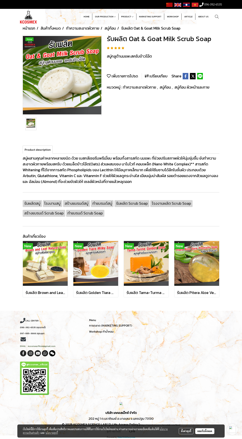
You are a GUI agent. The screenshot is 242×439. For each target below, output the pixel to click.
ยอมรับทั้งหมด (204, 431)
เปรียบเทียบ (158, 76)
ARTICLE (188, 16)
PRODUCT (126, 16)
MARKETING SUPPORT (150, 16)
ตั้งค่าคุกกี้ (186, 431)
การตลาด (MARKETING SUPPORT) (110, 325)
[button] (217, 16)
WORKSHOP (173, 16)
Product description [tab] (38, 150)
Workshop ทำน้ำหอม (101, 331)
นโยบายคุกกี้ (52, 432)
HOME (86, 16)
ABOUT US (203, 16)
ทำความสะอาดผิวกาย (140, 87)
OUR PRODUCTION (104, 16)
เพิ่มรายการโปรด (124, 76)
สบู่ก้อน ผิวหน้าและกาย (192, 87)
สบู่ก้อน (166, 87)
